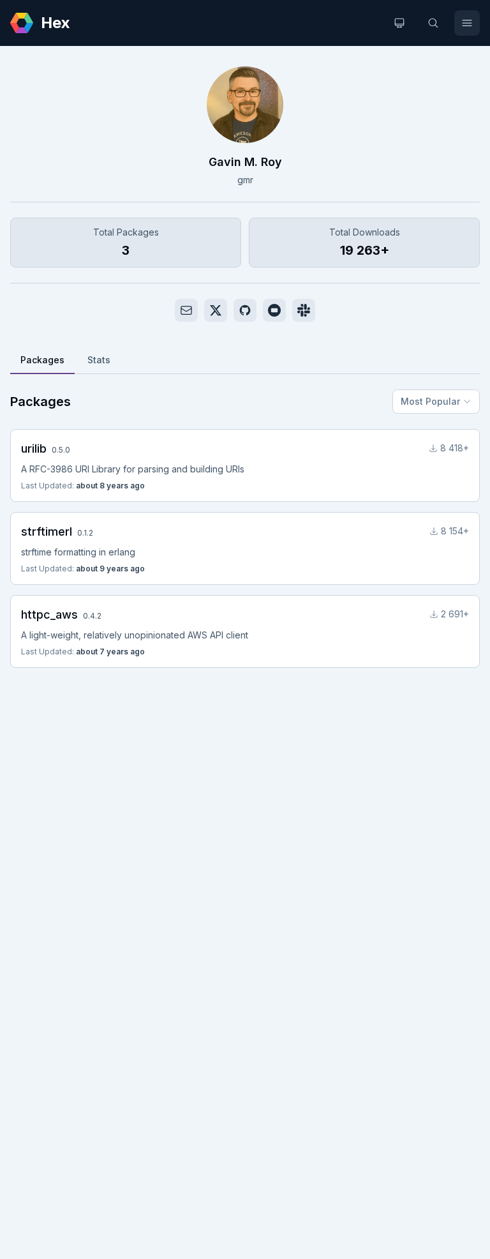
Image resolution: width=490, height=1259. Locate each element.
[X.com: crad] (215, 310)
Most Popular (430, 401)
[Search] (433, 23)
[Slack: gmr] (303, 310)
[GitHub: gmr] (245, 310)
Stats (98, 359)
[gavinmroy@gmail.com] (186, 310)
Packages (42, 359)
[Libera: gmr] (274, 310)
